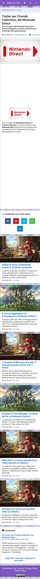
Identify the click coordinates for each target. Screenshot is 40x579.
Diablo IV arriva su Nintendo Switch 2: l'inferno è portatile (17, 266)
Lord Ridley (7, 539)
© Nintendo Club (9, 568)
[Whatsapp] (32, 221)
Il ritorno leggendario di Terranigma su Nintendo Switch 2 (19, 315)
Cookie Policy (20, 571)
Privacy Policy (31, 568)
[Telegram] (20, 228)
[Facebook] (25, 3)
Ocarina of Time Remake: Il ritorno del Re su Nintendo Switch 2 (20, 415)
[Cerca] (36, 3)
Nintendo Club (9, 10)
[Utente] (30, 3)
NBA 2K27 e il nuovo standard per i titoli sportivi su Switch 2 (19, 461)
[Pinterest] (16, 221)
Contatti (20, 568)
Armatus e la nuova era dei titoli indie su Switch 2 (18, 510)
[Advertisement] (20, 85)
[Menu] (4, 3)
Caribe (17, 280)
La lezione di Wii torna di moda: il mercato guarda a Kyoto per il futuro (19, 365)
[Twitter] (24, 221)
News (19, 10)
